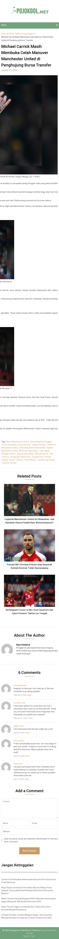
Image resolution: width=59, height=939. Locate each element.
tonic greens (19, 740)
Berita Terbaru (15, 34)
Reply (29, 695)
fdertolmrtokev (20, 685)
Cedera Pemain (39, 445)
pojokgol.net (37, 457)
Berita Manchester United (18, 442)
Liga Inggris (29, 34)
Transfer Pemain (9, 463)
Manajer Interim (9, 454)
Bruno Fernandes (9, 445)
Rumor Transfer (16, 460)
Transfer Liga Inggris (46, 460)
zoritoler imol (19, 703)
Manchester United (25, 454)
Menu (3, 25)
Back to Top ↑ (29, 936)
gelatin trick (19, 726)
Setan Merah (30, 460)
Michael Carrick (41, 454)
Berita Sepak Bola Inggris (41, 442)
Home (3, 34)
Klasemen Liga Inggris (28, 451)
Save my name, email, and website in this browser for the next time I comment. (31, 840)
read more (18, 764)
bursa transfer (24, 445)
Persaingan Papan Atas (20, 457)
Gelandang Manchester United (32, 448)
